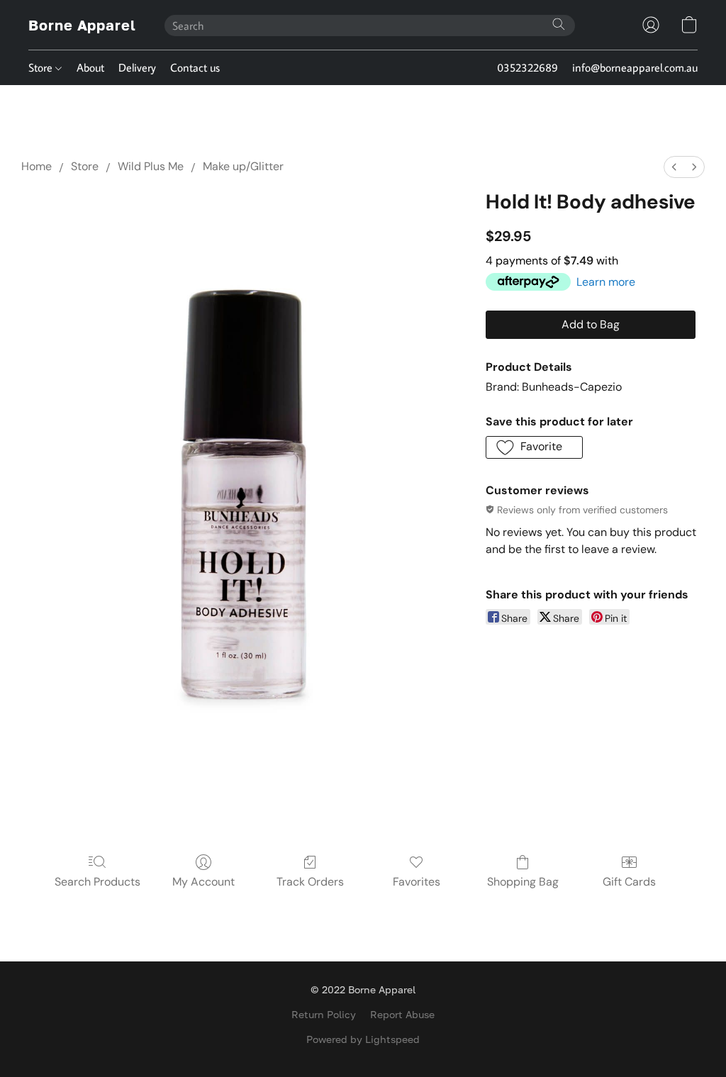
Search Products (97, 881)
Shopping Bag (523, 881)
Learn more (605, 281)
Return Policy (323, 1014)
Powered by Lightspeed (363, 1039)
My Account (203, 881)
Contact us (195, 67)
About (90, 67)
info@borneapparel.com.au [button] (635, 67)
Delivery (137, 67)
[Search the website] (558, 24)
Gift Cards (629, 881)
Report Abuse (402, 1014)
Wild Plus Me (151, 166)
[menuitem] (674, 167)
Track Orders (310, 881)
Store (41, 67)
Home (36, 166)
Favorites (416, 881)
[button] (82, 25)
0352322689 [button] (527, 67)
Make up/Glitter (243, 166)
